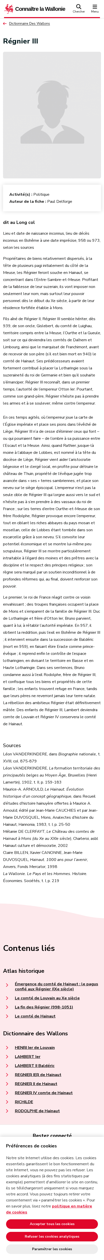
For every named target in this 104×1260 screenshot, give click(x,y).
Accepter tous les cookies (52, 1224)
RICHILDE (24, 1101)
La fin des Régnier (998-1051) (44, 1007)
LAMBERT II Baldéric (35, 1065)
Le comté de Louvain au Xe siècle (47, 998)
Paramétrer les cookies (52, 1249)
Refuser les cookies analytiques (52, 1236)
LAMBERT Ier (27, 1056)
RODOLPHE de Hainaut (37, 1110)
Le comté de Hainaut (35, 1016)
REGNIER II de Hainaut (36, 1083)
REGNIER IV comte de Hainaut (44, 1092)
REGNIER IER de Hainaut (38, 1074)
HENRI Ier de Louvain (35, 1047)
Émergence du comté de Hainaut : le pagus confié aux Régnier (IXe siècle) (56, 987)
